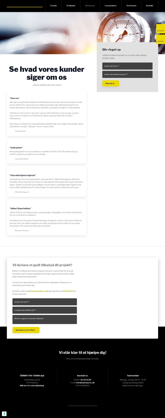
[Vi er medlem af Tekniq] (82, 396)
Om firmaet (131, 6)
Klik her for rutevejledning (32, 386)
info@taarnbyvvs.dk (39, 291)
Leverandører (111, 6)
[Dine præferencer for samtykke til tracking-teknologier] (4, 413)
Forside (53, 6)
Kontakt (149, 6)
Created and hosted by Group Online (82, 406)
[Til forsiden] (25, 5)
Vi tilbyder (71, 6)
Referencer (90, 6)
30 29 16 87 (67, 291)
